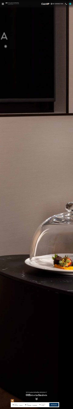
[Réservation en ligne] (12, 401)
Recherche (54, 404)
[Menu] (3, 4)
